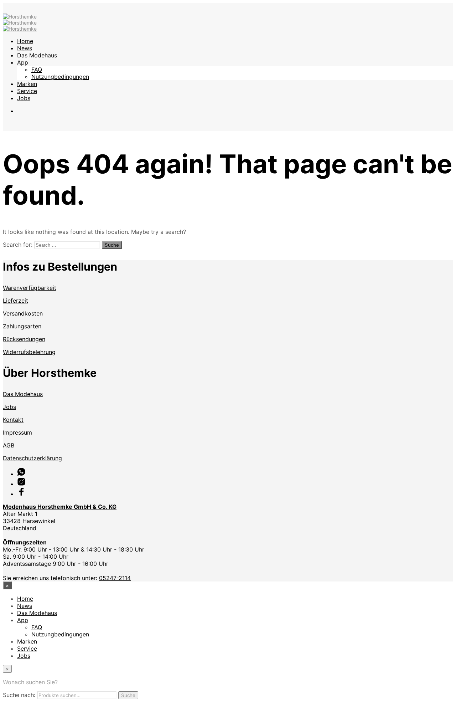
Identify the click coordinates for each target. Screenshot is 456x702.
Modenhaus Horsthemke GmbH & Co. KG (59, 506)
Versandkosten (23, 313)
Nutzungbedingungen (60, 76)
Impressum (17, 432)
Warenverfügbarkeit (29, 287)
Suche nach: (19, 694)
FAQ (36, 69)
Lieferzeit (15, 300)
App (22, 62)
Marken (27, 83)
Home (25, 41)
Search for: (17, 244)
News (24, 48)
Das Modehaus (37, 55)
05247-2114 (115, 577)
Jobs (23, 98)
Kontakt (13, 419)
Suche (128, 695)
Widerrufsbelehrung (29, 351)
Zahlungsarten (22, 326)
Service (27, 90)
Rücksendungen (24, 339)
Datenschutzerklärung (32, 458)
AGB (8, 445)
